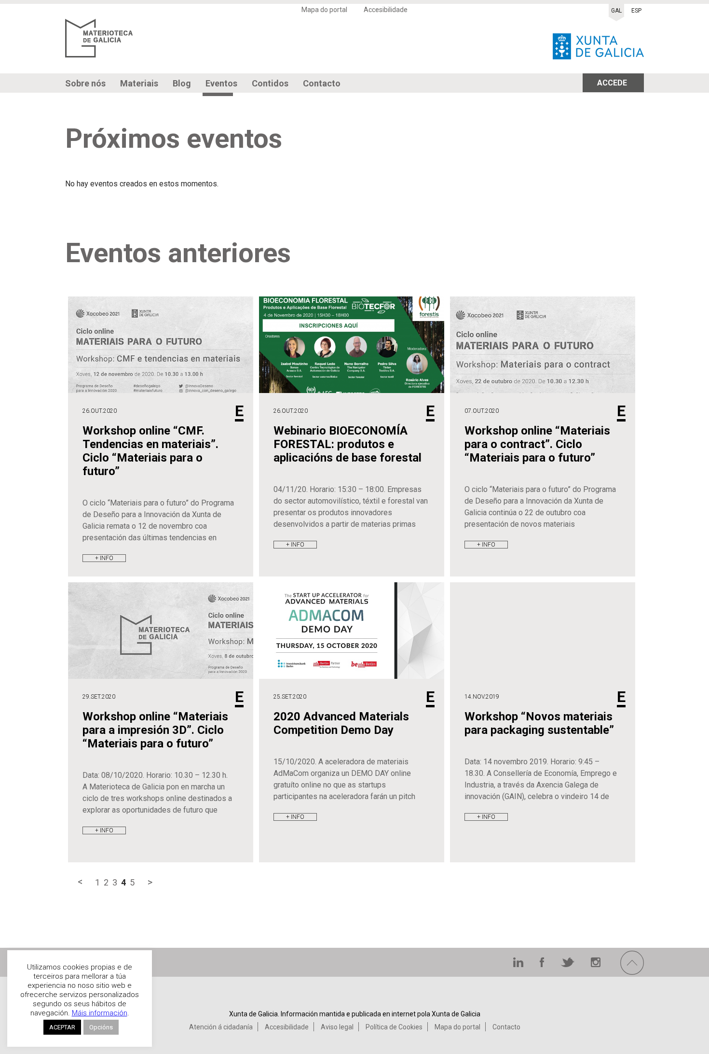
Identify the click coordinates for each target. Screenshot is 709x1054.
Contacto (322, 83)
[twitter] (568, 964)
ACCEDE (612, 82)
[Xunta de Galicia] (598, 43)
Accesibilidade (386, 10)
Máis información (99, 1013)
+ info (104, 558)
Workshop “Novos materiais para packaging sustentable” (539, 723)
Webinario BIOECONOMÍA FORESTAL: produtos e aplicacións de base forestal (347, 444)
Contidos (270, 83)
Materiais (139, 83)
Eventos (221, 83)
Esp (636, 10)
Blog (182, 83)
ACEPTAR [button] (62, 1027)
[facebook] (543, 964)
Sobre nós (85, 83)
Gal (616, 10)
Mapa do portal (324, 10)
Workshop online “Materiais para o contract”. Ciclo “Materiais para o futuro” (537, 444)
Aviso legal (337, 1027)
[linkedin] (519, 964)
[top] (632, 972)
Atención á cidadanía (221, 1027)
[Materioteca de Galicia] (99, 43)
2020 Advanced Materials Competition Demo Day (341, 723)
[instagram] (595, 964)
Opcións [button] (101, 1027)
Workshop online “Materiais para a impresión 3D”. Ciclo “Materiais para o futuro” (155, 730)
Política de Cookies (394, 1027)
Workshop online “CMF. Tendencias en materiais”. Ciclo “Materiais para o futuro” (150, 451)
